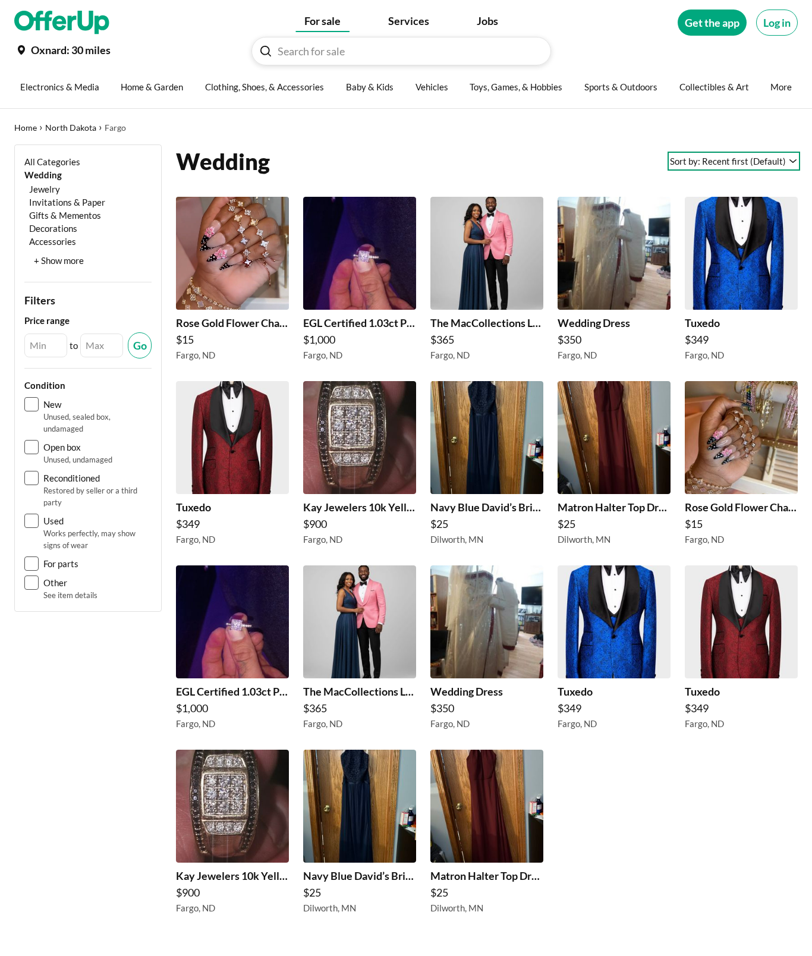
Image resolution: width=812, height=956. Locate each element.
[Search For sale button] (265, 51)
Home (25, 127)
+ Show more (59, 260)
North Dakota (70, 127)
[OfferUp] (61, 22)
